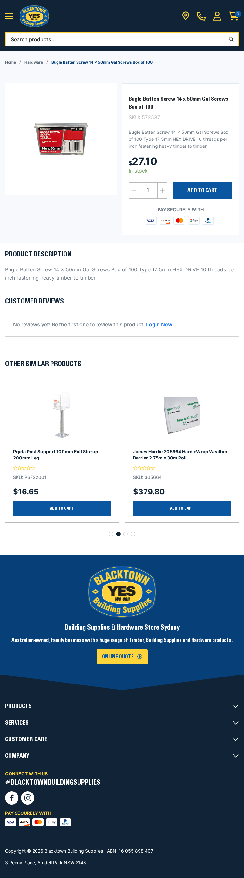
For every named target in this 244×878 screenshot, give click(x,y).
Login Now (159, 324)
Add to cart (202, 191)
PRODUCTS (18, 706)
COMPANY (17, 755)
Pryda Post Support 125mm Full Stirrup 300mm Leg (175, 454)
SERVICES (17, 722)
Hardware (33, 62)
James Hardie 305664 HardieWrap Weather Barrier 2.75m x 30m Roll (60, 454)
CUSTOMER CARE (26, 739)
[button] (9, 16)
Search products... (33, 39)
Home (10, 62)
